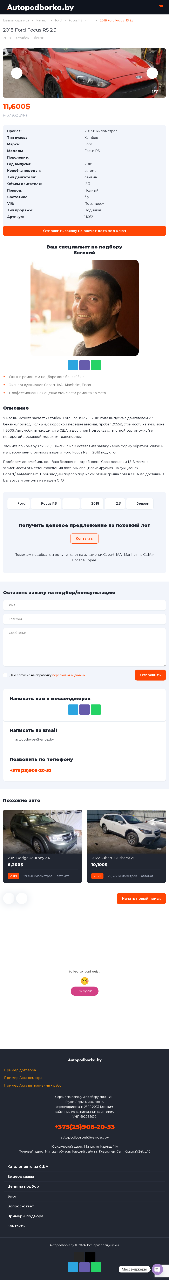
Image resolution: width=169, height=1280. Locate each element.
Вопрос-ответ (20, 1206)
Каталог (42, 20)
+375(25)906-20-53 (53, 446)
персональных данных (68, 675)
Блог (12, 1196)
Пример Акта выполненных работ (33, 1085)
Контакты (16, 1226)
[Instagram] (79, 1257)
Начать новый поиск (141, 898)
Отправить (150, 675)
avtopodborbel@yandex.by (84, 1137)
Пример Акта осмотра (23, 1078)
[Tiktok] (90, 1257)
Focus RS (75, 20)
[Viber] (84, 365)
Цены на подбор (23, 1186)
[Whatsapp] (96, 365)
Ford (58, 20)
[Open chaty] (157, 1269)
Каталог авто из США (27, 1167)
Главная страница (16, 20)
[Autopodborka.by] (40, 7)
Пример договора (20, 1070)
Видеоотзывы (20, 1176)
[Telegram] (73, 365)
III (91, 20)
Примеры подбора (25, 1216)
